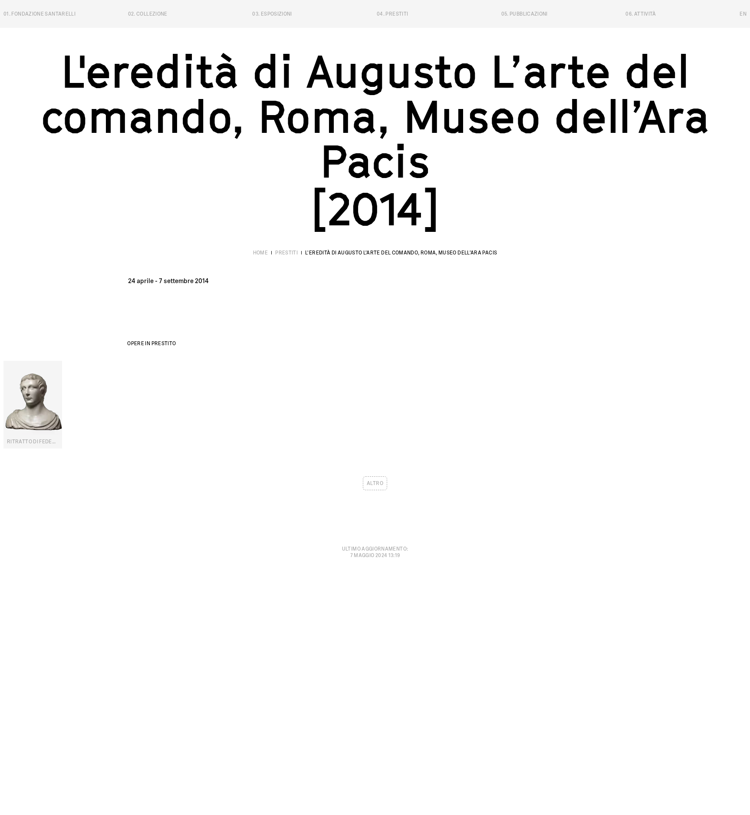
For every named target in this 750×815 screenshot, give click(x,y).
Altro (375, 483)
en (743, 13)
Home (260, 252)
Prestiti (286, 252)
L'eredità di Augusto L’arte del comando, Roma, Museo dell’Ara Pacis (401, 252)
